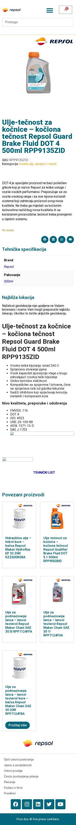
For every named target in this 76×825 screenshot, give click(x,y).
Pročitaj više (18, 725)
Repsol (9, 267)
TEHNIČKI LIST (44, 472)
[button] (49, 10)
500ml (8, 281)
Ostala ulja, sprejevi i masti (38, 164)
